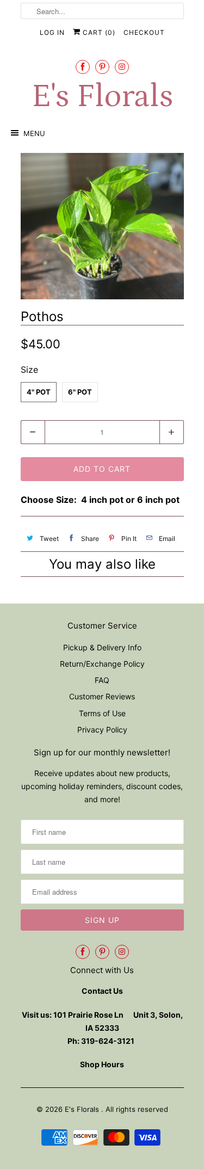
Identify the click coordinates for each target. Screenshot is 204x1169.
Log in (52, 32)
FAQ (102, 680)
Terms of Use (102, 713)
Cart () (98, 32)
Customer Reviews (102, 696)
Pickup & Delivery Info (102, 647)
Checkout (144, 32)
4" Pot (39, 391)
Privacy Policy (102, 729)
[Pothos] (102, 226)
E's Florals (102, 96)
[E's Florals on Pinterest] (102, 66)
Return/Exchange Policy (102, 663)
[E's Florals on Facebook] (83, 66)
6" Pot (80, 391)
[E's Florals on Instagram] (122, 66)
